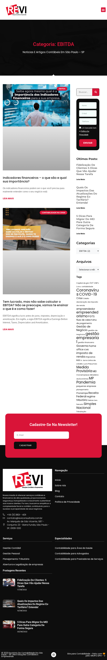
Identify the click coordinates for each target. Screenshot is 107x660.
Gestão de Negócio (83, 328)
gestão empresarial (87, 337)
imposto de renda (84, 355)
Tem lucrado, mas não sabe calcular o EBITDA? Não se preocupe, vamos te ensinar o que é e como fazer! (35, 305)
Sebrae (90, 400)
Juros (85, 360)
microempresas (82, 375)
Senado (79, 404)
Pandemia (85, 382)
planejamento (82, 389)
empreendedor (85, 309)
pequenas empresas (86, 386)
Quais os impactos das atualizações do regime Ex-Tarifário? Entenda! (86, 195)
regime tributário (85, 398)
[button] (103, 9)
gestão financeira (86, 342)
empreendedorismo (87, 314)
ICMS (86, 349)
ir (81, 360)
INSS (78, 360)
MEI (95, 371)
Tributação (81, 411)
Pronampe (82, 393)
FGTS (91, 316)
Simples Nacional (86, 406)
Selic (96, 400)
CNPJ (96, 283)
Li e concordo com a (87, 131)
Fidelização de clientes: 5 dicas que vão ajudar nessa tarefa (86, 169)
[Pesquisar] (95, 92)
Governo (82, 346)
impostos (90, 356)
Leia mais (8, 198)
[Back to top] (100, 653)
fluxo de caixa (83, 319)
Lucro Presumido (90, 364)
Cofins (78, 287)
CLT (91, 282)
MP (91, 378)
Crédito (86, 298)
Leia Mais (80, 179)
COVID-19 (88, 294)
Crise (79, 298)
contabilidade (87, 286)
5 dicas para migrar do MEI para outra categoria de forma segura (85, 222)
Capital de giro (82, 283)
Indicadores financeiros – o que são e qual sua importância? (35, 179)
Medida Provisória (84, 369)
